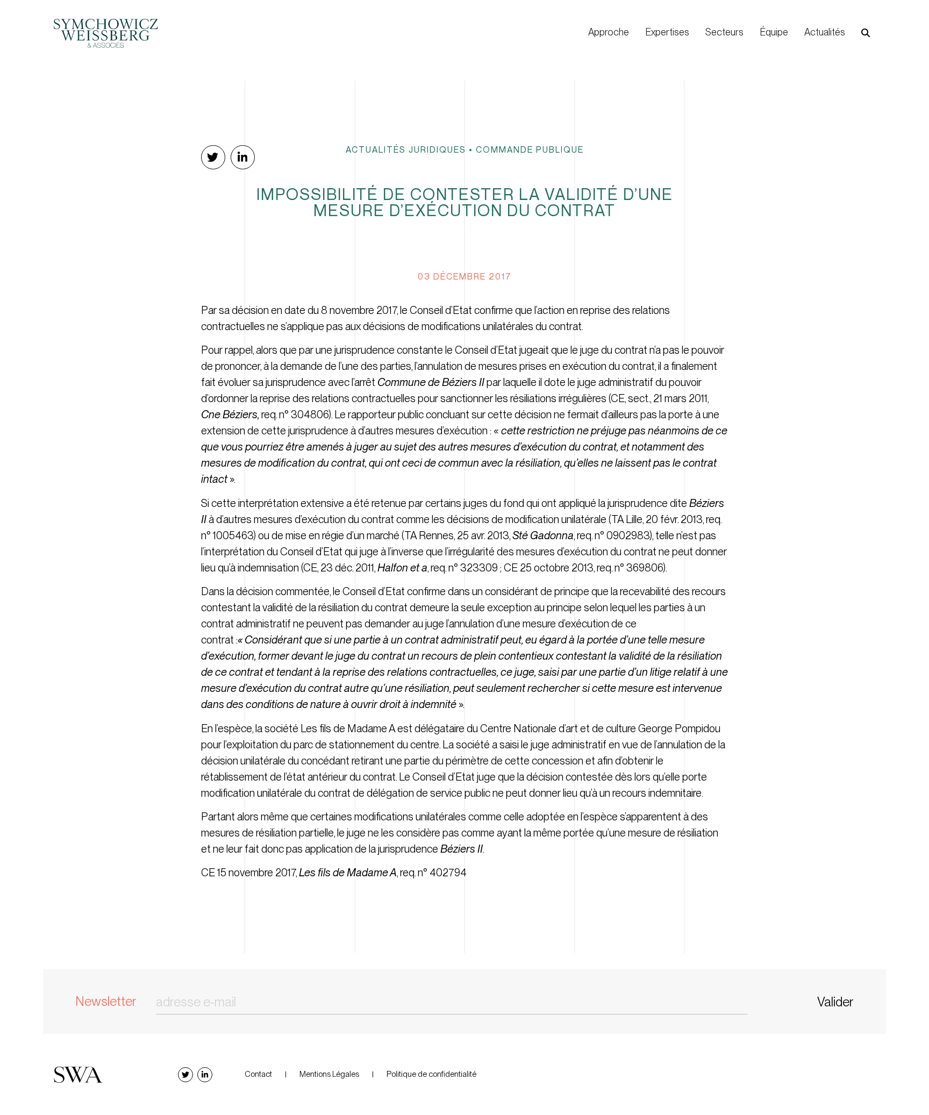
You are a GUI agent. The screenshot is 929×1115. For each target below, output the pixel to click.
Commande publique (530, 149)
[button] (865, 33)
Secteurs (724, 32)
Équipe (774, 32)
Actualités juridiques (406, 149)
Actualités (824, 32)
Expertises (667, 32)
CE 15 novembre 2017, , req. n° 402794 (334, 872)
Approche (608, 32)
